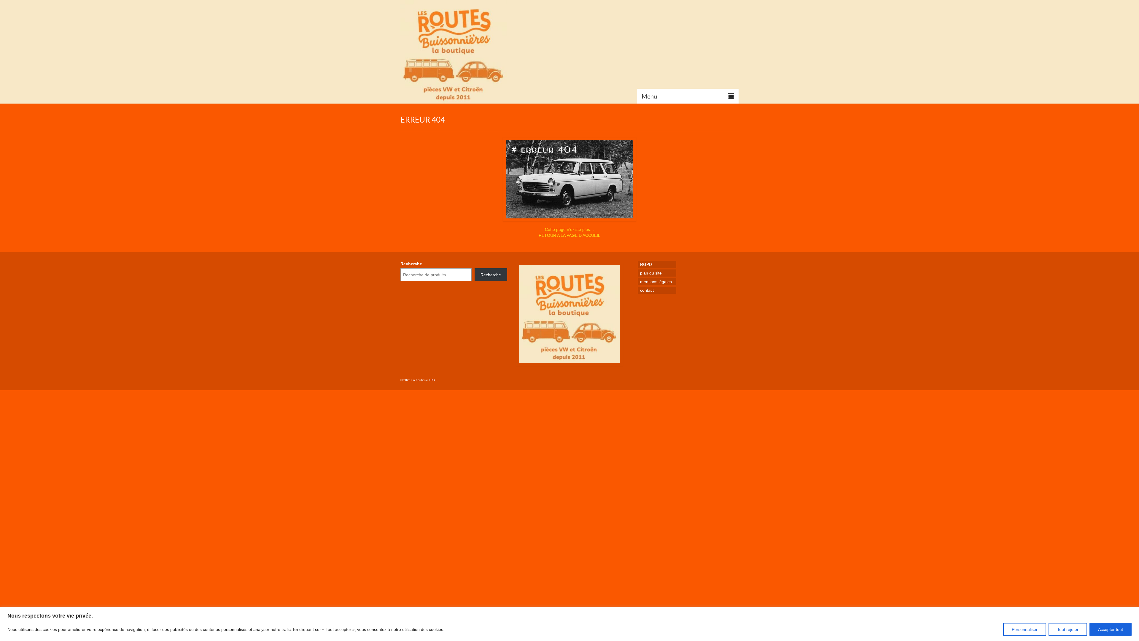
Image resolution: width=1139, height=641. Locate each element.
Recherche (411, 263)
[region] (569, 624)
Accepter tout (1110, 629)
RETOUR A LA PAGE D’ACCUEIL (569, 235)
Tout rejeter (1067, 629)
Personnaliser (1025, 629)
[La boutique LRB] (453, 52)
